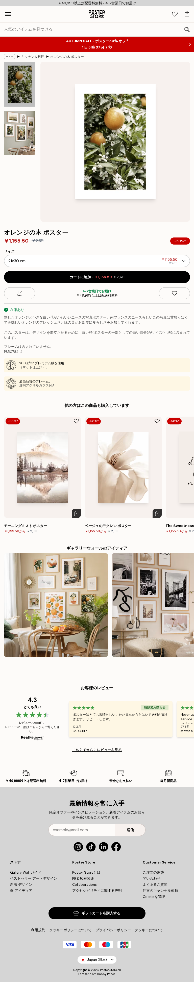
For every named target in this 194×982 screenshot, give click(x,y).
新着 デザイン (21, 884)
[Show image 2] (19, 133)
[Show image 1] (19, 84)
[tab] (175, 14)
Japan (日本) (97, 959)
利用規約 (38, 930)
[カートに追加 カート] (76, 513)
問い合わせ (151, 878)
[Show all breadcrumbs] (9, 56)
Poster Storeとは (86, 872)
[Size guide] (19, 293)
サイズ (9, 251)
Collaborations (84, 884)
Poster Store (108, 970)
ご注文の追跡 (153, 872)
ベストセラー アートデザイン (33, 878)
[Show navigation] (8, 14)
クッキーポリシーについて (70, 930)
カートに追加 (97, 277)
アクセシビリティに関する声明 (97, 890)
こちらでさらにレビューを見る (97, 750)
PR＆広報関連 (83, 878)
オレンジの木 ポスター (67, 57)
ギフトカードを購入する (101, 913)
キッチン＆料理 (32, 57)
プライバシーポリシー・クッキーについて (129, 930)
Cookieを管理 (154, 896)
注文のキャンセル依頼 (160, 890)
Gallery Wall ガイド (25, 872)
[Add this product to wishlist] (174, 293)
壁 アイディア (21, 890)
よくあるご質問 (155, 884)
